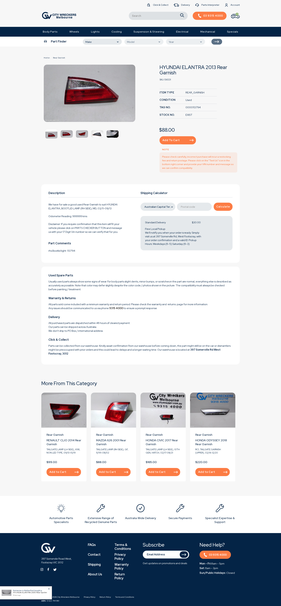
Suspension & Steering (149, 31)
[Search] (182, 16)
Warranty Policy (121, 566)
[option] (89, 93)
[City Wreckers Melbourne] (59, 15)
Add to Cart (171, 140)
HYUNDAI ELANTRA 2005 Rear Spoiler (30, 592)
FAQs (92, 545)
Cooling (117, 31)
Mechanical (207, 31)
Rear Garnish (55, 435)
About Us (95, 574)
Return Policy (119, 576)
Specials (232, 31)
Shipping (94, 564)
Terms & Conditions (122, 547)
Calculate (223, 206)
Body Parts (50, 31)
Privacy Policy (120, 556)
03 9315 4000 (218, 555)
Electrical (182, 31)
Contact (94, 554)
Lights (95, 31)
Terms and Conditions (124, 597)
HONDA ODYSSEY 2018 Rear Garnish (211, 442)
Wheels (74, 31)
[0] (232, 19)
